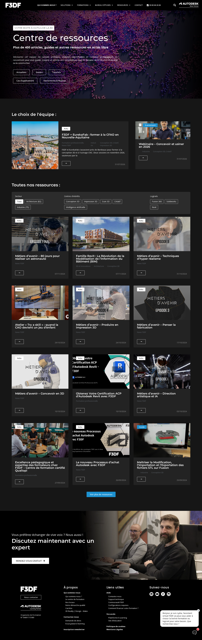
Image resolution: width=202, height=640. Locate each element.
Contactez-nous (114, 596)
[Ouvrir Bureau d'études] (112, 5)
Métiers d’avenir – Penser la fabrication (156, 326)
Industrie (23, 207)
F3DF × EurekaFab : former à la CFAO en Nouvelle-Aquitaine (90, 136)
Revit (154, 207)
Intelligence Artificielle (75, 207)
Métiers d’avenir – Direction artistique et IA (156, 395)
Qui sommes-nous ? (73, 596)
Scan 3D (106, 201)
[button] (101, 494)
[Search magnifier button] (174, 5)
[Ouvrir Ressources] (130, 5)
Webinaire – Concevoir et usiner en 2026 (161, 145)
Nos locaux (70, 602)
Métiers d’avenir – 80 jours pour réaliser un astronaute (37, 257)
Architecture (33, 201)
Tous (19, 201)
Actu (66, 129)
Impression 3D (90, 201)
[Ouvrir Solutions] (72, 5)
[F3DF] (39, 589)
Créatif (117, 201)
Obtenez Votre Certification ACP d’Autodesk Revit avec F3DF (98, 395)
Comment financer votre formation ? (123, 608)
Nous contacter (31, 597)
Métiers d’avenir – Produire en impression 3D (97, 326)
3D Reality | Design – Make (76, 611)
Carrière (68, 608)
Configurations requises (118, 605)
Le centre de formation (74, 599)
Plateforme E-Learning (117, 617)
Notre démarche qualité (75, 605)
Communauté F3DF (116, 602)
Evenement (150, 125)
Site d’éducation (115, 620)
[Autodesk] (39, 608)
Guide (142, 427)
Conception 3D (72, 201)
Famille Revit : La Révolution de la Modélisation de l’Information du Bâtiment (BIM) (100, 258)
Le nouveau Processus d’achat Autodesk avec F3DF (97, 464)
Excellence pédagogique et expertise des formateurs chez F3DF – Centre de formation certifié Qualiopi (40, 466)
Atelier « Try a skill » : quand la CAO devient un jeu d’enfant (36, 326)
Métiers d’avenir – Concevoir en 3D (39, 393)
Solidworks (171, 201)
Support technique (116, 599)
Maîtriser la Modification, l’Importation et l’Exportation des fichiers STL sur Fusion (160, 465)
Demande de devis (73, 620)
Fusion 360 (157, 201)
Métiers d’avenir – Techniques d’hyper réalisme (158, 257)
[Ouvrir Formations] (90, 5)
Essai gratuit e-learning (75, 623)
